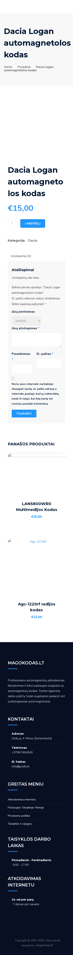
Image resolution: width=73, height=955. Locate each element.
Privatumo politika (19, 816)
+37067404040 (22, 752)
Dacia (32, 240)
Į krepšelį (32, 223)
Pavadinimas (21, 357)
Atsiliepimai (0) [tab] (21, 256)
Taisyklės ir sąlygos (20, 824)
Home (8, 67)
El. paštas (45, 354)
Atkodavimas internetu (22, 799)
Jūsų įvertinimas (23, 312)
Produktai (24, 67)
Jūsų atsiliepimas (26, 328)
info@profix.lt (20, 766)
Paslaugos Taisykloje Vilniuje (26, 807)
